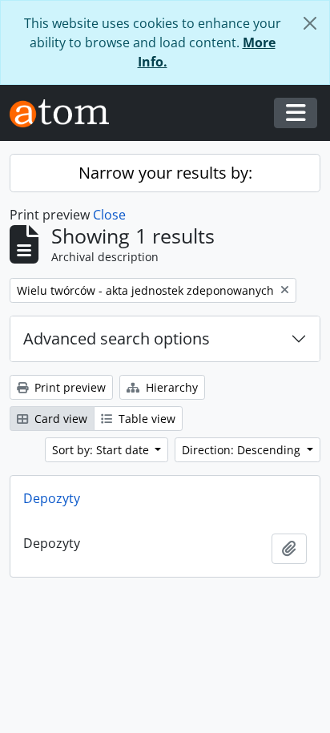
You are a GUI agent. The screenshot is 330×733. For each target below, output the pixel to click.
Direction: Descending (243, 449)
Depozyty (51, 498)
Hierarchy (170, 387)
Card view (59, 418)
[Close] (310, 23)
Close (109, 215)
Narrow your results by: (165, 172)
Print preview (68, 387)
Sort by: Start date (102, 449)
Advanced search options (116, 338)
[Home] (66, 113)
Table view (145, 418)
